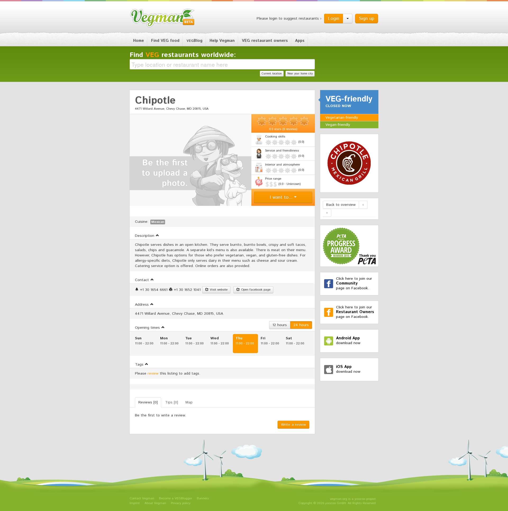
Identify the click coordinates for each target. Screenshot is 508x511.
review (153, 373)
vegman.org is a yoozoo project (353, 499)
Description (145, 235)
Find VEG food (165, 40)
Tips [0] (171, 402)
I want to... (282, 197)
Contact (142, 280)
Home (138, 40)
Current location (272, 74)
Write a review (293, 424)
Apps (300, 40)
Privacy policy (180, 503)
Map (189, 402)
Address (142, 304)
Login (333, 18)
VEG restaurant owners (265, 40)
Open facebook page (255, 289)
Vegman (162, 18)
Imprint (135, 503)
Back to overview (341, 204)
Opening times (148, 327)
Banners (203, 498)
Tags (140, 364)
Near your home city (300, 74)
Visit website (218, 289)
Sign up (366, 18)
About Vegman (155, 503)
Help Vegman (222, 40)
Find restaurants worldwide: (183, 55)
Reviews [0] (148, 402)
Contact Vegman (142, 498)
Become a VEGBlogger (175, 498)
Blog (194, 40)
